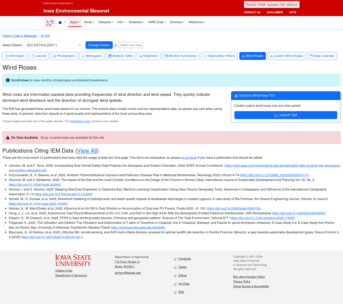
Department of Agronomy (71, 275)
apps (292, 12)
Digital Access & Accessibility (251, 286)
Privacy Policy (242, 281)
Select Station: (12, 45)
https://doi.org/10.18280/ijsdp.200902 (35, 184)
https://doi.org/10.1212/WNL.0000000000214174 (274, 175)
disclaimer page (80, 121)
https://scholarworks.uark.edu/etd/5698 (138, 227)
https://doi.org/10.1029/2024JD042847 (299, 213)
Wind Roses (254, 55)
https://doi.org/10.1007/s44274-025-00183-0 (52, 237)
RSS (181, 292)
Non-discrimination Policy (249, 277)
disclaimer (275, 12)
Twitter (182, 267)
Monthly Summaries (183, 55)
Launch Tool (288, 115)
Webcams (196, 22)
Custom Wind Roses (288, 55)
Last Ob (40, 55)
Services (176, 22)
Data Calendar (323, 55)
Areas (88, 22)
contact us (252, 12)
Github (182, 275)
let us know (189, 157)
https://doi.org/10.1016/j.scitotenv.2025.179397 (262, 217)
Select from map (130, 45)
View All (87, 150)
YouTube (184, 284)
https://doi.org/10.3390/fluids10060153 (234, 208)
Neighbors (150, 55)
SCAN (45, 35)
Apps (73, 22)
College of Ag (63, 270)
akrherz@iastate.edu (128, 273)
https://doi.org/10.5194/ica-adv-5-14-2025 (63, 194)
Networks (135, 22)
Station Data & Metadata (19, 35)
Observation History (221, 55)
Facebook (184, 259)
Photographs (66, 55)
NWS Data (156, 22)
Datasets (104, 22)
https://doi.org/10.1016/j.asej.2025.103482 (38, 203)
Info (119, 22)
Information (17, 55)
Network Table (122, 55)
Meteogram (94, 55)
